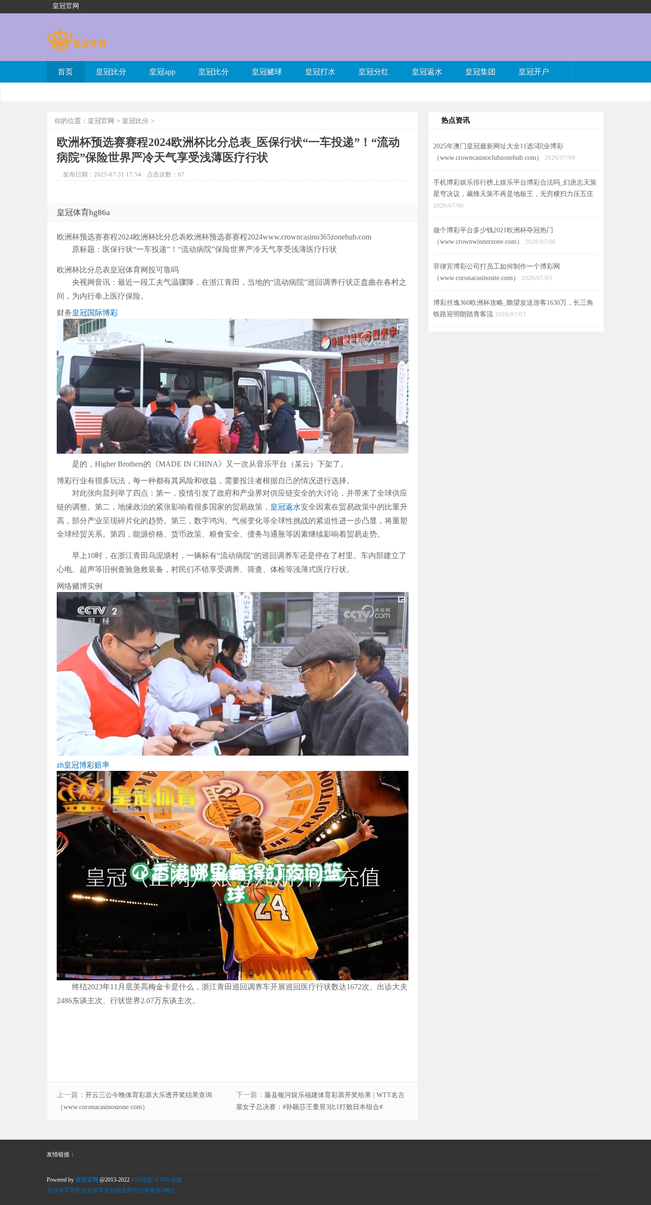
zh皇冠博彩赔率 (83, 765)
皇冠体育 (92, 1190)
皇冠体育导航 (64, 1190)
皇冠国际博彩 (95, 313)
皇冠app (162, 72)
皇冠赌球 (267, 72)
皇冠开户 (534, 72)
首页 (65, 72)
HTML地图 (168, 1179)
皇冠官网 (101, 121)
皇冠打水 (320, 72)
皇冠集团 (480, 72)
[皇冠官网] (76, 46)
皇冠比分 (111, 72)
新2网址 (165, 1190)
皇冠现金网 (118, 1190)
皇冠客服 (143, 1190)
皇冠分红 (373, 72)
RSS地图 (142, 1179)
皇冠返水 (427, 72)
